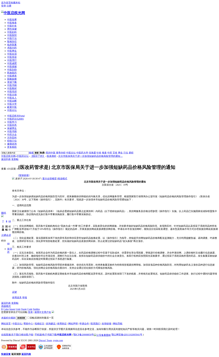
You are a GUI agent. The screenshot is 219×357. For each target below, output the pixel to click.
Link (18, 309)
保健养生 (12, 128)
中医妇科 (12, 32)
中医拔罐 (12, 66)
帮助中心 (28, 323)
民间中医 (50, 152)
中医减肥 (12, 63)
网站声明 (73, 323)
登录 (3, 5)
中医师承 (12, 76)
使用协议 (62, 323)
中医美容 (12, 57)
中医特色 (12, 125)
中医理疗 (12, 60)
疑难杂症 (12, 41)
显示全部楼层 (49, 178)
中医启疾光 (16, 115)
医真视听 (51, 156)
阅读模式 (62, 178)
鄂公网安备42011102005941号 (126, 334)
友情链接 (106, 323)
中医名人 (12, 97)
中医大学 (12, 104)
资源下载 (12, 82)
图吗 (3, 213)
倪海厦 (92, 152)
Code (29, 309)
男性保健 (12, 29)
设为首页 (6, 2)
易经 (131, 152)
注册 (9, 5)
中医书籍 (12, 85)
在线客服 (6, 334)
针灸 (99, 152)
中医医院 (12, 35)
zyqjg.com (58, 340)
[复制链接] (23, 175)
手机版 (38, 334)
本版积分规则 (8, 318)
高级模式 (6, 306)
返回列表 (6, 159)
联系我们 (95, 323)
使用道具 (17, 297)
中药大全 (12, 134)
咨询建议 (51, 323)
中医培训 (12, 91)
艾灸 (115, 152)
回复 (14, 292)
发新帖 (14, 159)
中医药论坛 (15, 119)
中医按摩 (12, 19)
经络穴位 (12, 140)
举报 (24, 297)
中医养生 (12, 51)
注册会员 (6, 235)
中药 (109, 152)
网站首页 (6, 323)
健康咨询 (12, 144)
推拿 (104, 152)
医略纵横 (12, 79)
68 (9, 221)
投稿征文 (39, 323)
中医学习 (12, 122)
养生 (120, 152)
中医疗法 (12, 38)
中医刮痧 (12, 69)
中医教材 (12, 88)
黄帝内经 (61, 152)
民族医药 (12, 72)
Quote (24, 309)
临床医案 (12, 44)
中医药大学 (82, 152)
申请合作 (84, 323)
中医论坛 (12, 110)
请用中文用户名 (42, 312)
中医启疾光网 (8, 156)
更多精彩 (12, 147)
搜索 (31, 152)
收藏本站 (15, 2)
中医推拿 (12, 22)
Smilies (36, 309)
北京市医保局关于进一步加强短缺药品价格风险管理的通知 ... (90, 156)
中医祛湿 (12, 54)
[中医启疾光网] (13, 13)
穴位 (125, 152)
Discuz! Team (45, 340)
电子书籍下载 (49, 334)
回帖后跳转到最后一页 (42, 318)
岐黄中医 (12, 107)
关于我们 (16, 334)
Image (12, 309)
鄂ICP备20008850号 (83, 334)
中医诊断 (12, 101)
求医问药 (12, 47)
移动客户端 (27, 334)
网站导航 (117, 323)
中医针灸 (12, 26)
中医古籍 (12, 94)
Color (6, 309)
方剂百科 (12, 137)
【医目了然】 (38, 156)
